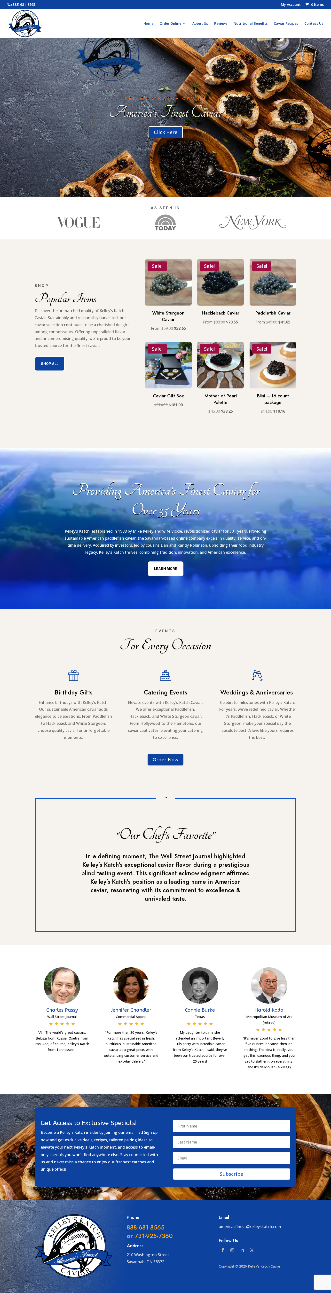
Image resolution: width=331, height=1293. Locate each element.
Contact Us (313, 24)
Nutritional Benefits (251, 24)
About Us (200, 24)
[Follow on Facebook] (223, 1250)
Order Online (170, 24)
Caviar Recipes (286, 24)
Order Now (165, 759)
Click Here (165, 132)
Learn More (165, 569)
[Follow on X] (252, 1250)
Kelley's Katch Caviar (165, 98)
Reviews (220, 24)
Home (148, 24)
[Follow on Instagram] (232, 1250)
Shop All (49, 364)
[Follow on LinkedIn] (242, 1250)
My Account (291, 5)
